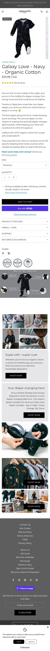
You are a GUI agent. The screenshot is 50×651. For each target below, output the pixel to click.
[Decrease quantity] (4, 177)
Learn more (21, 637)
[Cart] (47, 11)
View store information (16, 192)
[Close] (48, 627)
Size (4, 160)
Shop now (16, 375)
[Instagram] (19, 580)
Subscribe (25, 612)
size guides (11, 155)
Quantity (7, 172)
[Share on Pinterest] (9, 254)
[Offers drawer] (41, 11)
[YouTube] (30, 580)
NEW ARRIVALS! (25, 5)
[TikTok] (36, 580)
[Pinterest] (25, 580)
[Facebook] (13, 580)
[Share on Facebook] (3, 254)
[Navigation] (2, 11)
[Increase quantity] (13, 177)
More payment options (25, 214)
